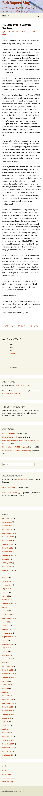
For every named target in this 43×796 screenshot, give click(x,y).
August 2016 (6, 589)
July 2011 (5, 651)
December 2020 (8, 533)
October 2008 (7, 711)
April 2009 (5, 692)
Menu (4, 16)
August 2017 (6, 574)
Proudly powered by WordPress (13, 791)
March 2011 (6, 655)
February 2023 (7, 518)
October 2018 (7, 552)
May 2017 (5, 577)
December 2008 (8, 703)
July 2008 (5, 722)
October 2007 (7, 751)
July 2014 (5, 611)
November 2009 (8, 674)
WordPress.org (7, 781)
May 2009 (5, 688)
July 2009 (5, 681)
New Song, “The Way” (13, 325)
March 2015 (6, 600)
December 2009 (8, 670)
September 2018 (8, 555)
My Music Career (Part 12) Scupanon (15, 447)
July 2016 (5, 592)
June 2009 (6, 685)
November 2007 (8, 748)
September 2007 (8, 755)
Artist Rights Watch (9, 487)
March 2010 (6, 662)
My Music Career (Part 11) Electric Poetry (16, 451)
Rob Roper (26, 32)
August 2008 (6, 718)
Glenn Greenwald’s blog (10, 493)
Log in (4, 770)
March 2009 (6, 696)
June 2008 (6, 725)
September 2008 (8, 714)
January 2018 (7, 563)
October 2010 (7, 659)
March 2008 (6, 733)
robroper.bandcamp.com (11, 393)
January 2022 (7, 522)
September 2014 (8, 603)
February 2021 (7, 529)
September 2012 (8, 637)
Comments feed (8, 778)
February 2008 (7, 736)
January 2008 (7, 740)
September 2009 (8, 677)
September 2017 (8, 570)
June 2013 (6, 625)
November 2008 (8, 707)
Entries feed (6, 774)
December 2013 (8, 618)
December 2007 (8, 744)
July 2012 (5, 640)
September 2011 (8, 644)
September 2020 (8, 544)
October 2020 (7, 540)
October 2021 (7, 526)
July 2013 (5, 622)
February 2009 (7, 699)
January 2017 (7, 581)
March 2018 (6, 559)
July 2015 (5, 596)
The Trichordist (23, 479)
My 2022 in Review (8, 433)
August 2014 (6, 607)
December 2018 (8, 548)
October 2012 (7, 633)
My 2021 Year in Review (10, 437)
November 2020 (8, 537)
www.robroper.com (23, 385)
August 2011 (6, 648)
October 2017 (7, 566)
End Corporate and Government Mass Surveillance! (20, 441)
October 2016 (7, 585)
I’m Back (35, 325)
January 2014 (7, 614)
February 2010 (7, 666)
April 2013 (5, 629)
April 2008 (5, 729)
